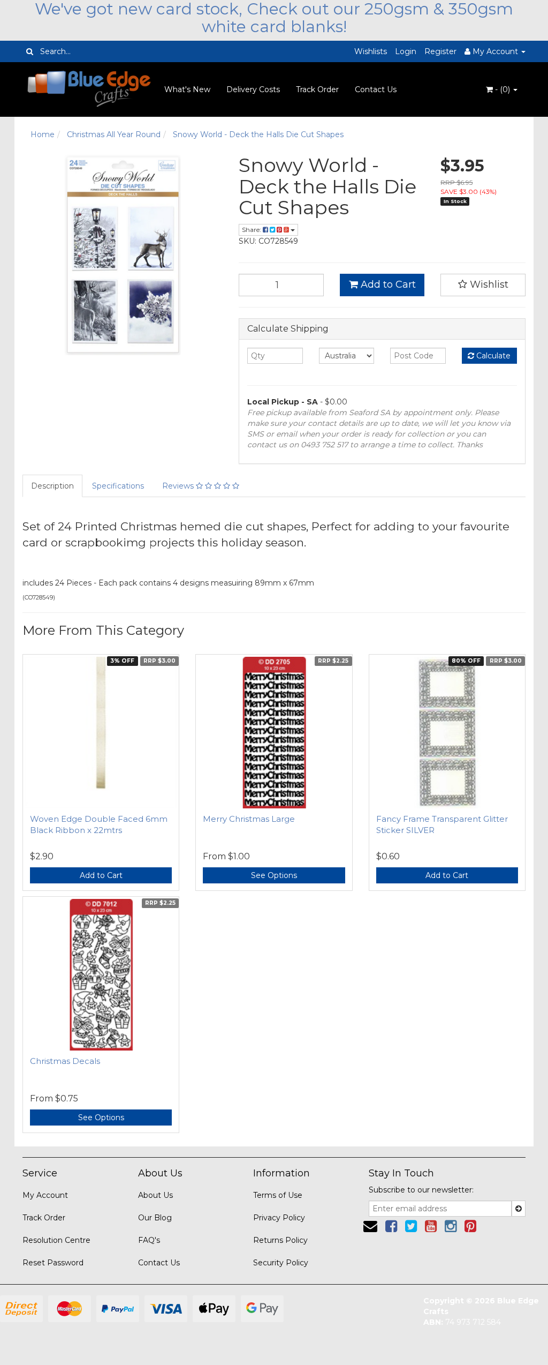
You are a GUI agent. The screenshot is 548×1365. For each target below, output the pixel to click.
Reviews (179, 486)
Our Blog (155, 1217)
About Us (155, 1195)
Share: (252, 230)
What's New (187, 89)
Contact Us (376, 89)
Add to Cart (387, 284)
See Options (274, 875)
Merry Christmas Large (249, 819)
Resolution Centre (56, 1240)
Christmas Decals (65, 1061)
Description (52, 486)
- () (502, 89)
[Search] (29, 51)
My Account (45, 1195)
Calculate (492, 356)
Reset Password (52, 1263)
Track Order (317, 89)
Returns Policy (280, 1240)
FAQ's (149, 1240)
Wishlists (370, 51)
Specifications (118, 486)
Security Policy (280, 1263)
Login (405, 51)
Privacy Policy (279, 1217)
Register (440, 51)
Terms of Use (277, 1195)
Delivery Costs (253, 89)
